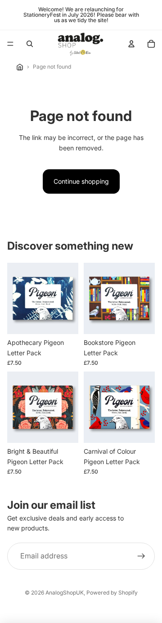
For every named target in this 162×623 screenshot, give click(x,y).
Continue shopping (81, 181)
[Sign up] (141, 556)
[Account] (131, 44)
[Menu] (10, 43)
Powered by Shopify (112, 592)
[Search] (30, 44)
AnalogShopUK (64, 592)
